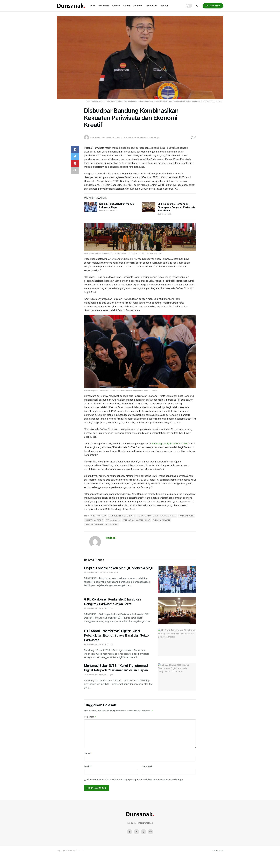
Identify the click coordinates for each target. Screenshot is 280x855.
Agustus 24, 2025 (109, 211)
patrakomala (113, 520)
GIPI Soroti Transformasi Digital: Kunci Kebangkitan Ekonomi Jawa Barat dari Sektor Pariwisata (117, 635)
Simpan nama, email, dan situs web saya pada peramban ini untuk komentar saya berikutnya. (135, 779)
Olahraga (137, 5)
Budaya (116, 5)
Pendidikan (151, 5)
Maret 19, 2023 (113, 137)
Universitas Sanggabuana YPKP (101, 524)
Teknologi (104, 5)
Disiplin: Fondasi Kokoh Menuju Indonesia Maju (118, 568)
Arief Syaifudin (98, 516)
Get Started (213, 6)
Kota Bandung (186, 516)
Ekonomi (144, 137)
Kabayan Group (168, 516)
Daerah (164, 5)
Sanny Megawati (161, 520)
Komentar (90, 716)
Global (126, 5)
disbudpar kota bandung (122, 516)
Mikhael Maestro (94, 520)
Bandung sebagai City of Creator (170, 443)
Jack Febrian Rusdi (148, 516)
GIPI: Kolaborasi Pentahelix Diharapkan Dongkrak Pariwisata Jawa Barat (176, 207)
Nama (88, 753)
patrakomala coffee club (136, 520)
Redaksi (97, 137)
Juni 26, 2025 (165, 214)
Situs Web (147, 766)
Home (93, 5)
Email (87, 766)
